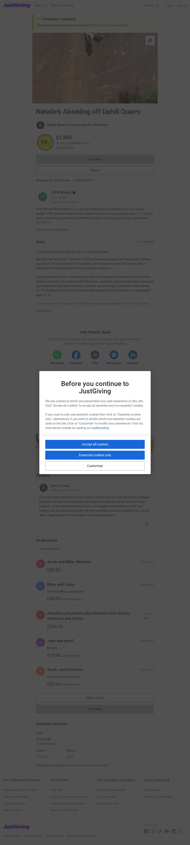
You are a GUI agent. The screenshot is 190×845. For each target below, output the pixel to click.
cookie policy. (101, 428)
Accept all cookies (95, 444)
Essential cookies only (95, 455)
